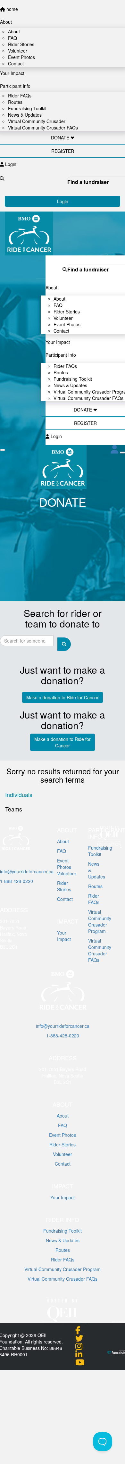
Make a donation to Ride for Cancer (62, 697)
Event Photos (62, 1135)
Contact (61, 331)
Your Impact (62, 1197)
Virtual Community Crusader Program (62, 1269)
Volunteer (62, 1154)
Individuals (18, 794)
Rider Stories (62, 1144)
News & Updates (62, 1240)
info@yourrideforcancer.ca (27, 871)
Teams (13, 809)
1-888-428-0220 (16, 881)
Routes (62, 1250)
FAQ (61, 851)
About (63, 1115)
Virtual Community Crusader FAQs (88, 398)
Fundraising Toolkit (62, 1230)
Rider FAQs (62, 1259)
